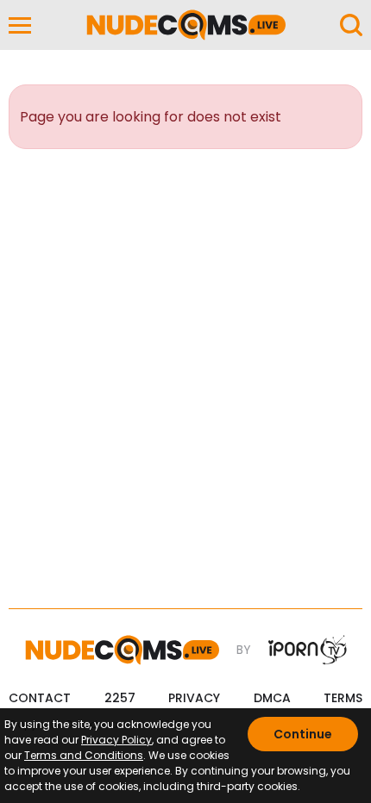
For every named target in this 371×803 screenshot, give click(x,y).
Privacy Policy (116, 739)
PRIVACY (194, 698)
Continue (303, 734)
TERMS (343, 698)
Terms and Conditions (83, 755)
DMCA (272, 698)
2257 (119, 698)
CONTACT (40, 698)
